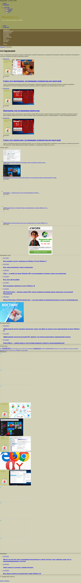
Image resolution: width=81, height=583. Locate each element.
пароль (71, 348)
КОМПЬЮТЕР (7, 32)
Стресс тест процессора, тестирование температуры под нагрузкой (32, 140)
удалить (18, 350)
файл (26, 350)
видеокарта (15, 348)
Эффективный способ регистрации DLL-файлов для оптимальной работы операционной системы (29, 177)
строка (14, 350)
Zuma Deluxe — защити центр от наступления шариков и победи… (21, 192)
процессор (7, 350)
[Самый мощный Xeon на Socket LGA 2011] (15, 500)
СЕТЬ (4, 38)
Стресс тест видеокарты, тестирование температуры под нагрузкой (32, 81)
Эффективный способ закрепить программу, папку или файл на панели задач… (24, 162)
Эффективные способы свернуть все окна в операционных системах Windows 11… (25, 223)
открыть (65, 348)
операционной (49, 348)
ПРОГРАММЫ (7, 37)
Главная (2, 47)
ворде (24, 348)
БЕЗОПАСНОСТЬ (8, 31)
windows (6, 348)
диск (27, 348)
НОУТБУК (6, 34)
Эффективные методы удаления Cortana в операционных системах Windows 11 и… (25, 208)
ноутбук (43, 348)
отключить (56, 348)
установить (22, 350)
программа (2, 350)
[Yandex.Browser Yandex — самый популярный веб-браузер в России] (15, 469)
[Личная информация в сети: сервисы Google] (15, 417)
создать (10, 350)
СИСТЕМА (6, 40)
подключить (75, 348)
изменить (30, 348)
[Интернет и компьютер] (11, 23)
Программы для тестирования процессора (21, 111)
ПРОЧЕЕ (5, 41)
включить (20, 348)
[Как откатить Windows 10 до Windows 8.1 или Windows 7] (15, 552)
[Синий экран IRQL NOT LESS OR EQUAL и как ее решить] (15, 368)
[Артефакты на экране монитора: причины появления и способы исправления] (15, 384)
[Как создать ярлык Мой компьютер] (15, 485)
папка (69, 348)
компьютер (37, 348)
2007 (1, 348)
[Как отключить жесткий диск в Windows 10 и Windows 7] (15, 451)
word (12, 348)
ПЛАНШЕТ (6, 35)
